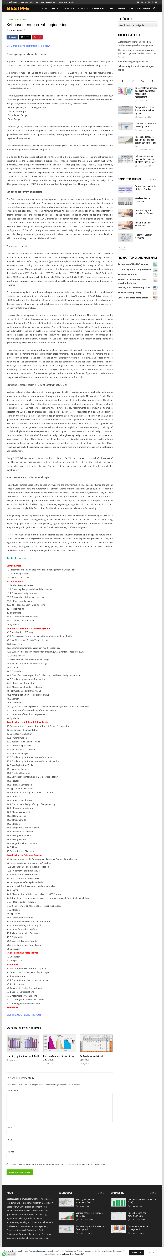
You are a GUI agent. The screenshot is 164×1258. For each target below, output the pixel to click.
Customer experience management (138, 1228)
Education (69, 8)
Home (44, 8)
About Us (34, 2)
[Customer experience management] (118, 1226)
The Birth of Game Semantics (143, 224)
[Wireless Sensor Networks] (125, 198)
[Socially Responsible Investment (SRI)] (66, 1199)
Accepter (136, 1252)
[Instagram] (152, 2)
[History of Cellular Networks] (125, 235)
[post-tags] (152, 80)
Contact (24, 2)
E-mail (10, 1140)
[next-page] (124, 248)
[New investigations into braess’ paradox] (125, 123)
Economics (83, 8)
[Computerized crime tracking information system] (125, 107)
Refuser (153, 1252)
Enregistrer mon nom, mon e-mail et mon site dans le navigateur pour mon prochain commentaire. (58, 1164)
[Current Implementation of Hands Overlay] (125, 186)
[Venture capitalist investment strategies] (66, 1213)
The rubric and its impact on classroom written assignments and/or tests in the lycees (137, 53)
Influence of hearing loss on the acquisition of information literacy (145, 159)
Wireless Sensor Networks (142, 200)
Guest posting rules (66, 2)
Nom (9, 1128)
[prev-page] (120, 248)
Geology (55, 8)
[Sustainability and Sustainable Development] (66, 1226)
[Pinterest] (149, 2)
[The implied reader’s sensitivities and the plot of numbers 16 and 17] (125, 137)
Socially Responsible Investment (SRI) (85, 1201)
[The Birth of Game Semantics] (125, 223)
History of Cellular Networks (143, 236)
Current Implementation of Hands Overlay (146, 188)
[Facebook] (138, 2)
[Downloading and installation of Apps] (125, 210)
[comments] (142, 80)
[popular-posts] (123, 80)
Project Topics (16, 30)
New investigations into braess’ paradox (146, 125)
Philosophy (98, 8)
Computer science (116, 8)
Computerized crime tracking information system (144, 110)
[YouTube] (142, 2)
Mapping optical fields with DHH (23, 1056)
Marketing (117, 1192)
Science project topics (17, 19)
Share (13, 37)
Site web (11, 1152)
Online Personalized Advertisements (137, 1214)
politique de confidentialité (73, 1254)
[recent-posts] (133, 80)
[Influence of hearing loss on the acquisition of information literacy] (125, 156)
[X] (145, 2)
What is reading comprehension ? (133, 61)
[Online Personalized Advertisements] (118, 1213)
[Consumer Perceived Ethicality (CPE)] (118, 1199)
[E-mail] (155, 2)
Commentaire (13, 1091)
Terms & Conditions (48, 2)
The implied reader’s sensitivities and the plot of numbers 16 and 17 (145, 141)
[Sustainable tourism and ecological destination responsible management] (125, 88)
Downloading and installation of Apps (144, 212)
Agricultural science (139, 8)
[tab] (123, 80)
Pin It (39, 37)
